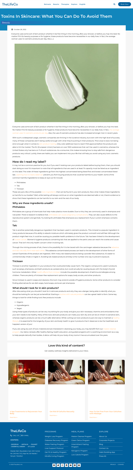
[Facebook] (54, 465)
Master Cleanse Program (81, 436)
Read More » (14, 417)
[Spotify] (79, 465)
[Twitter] (58, 465)
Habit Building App (107, 452)
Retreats (47, 4)
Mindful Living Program (54, 456)
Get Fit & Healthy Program (55, 452)
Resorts (56, 4)
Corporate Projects (107, 440)
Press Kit (102, 456)
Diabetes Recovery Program (56, 440)
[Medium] (74, 465)
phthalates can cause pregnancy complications (68, 215)
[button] (114, 4)
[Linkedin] (66, 465)
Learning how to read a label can (29, 175)
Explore (74, 4)
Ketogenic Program (79, 451)
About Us (103, 436)
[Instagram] (62, 465)
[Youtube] (70, 465)
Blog (101, 444)
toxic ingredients (49, 192)
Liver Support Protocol (54, 448)
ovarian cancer (20, 240)
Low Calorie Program (79, 455)
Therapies (65, 4)
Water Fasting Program (54, 444)
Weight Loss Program (54, 436)
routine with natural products (72, 294)
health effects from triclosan (48, 272)
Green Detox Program (80, 440)
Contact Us (103, 448)
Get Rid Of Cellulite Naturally (62, 412)
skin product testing (47, 144)
